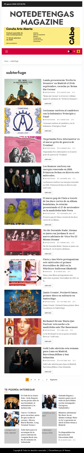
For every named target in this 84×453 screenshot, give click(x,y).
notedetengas (50, 92)
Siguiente (53, 380)
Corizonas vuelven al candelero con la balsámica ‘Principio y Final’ (61, 113)
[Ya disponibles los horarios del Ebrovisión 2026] (49, 436)
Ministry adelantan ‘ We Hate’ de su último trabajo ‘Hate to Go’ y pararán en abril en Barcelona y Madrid (68, 418)
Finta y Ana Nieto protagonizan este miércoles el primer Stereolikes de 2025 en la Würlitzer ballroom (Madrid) (61, 264)
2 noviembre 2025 (65, 214)
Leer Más (48, 104)
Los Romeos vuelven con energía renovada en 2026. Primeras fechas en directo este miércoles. (61, 171)
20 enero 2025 (61, 272)
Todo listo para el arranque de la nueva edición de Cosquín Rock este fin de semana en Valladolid (29, 436)
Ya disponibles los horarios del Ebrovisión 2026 (67, 435)
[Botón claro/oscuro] (69, 51)
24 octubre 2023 (65, 361)
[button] (6, 51)
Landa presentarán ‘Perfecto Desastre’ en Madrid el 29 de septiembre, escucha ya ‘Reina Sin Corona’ (60, 85)
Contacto (78, 51)
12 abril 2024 (63, 330)
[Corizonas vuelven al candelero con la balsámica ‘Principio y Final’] (22, 121)
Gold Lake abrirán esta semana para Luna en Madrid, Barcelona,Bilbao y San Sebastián (60, 353)
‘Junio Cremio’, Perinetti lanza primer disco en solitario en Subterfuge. (60, 295)
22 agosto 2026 (64, 92)
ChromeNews (54, 450)
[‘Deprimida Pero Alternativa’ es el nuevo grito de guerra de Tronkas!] (22, 149)
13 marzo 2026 (64, 120)
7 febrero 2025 (64, 243)
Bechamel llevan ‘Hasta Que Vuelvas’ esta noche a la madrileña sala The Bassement (60, 324)
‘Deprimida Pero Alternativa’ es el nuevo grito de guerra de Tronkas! (61, 142)
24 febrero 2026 (65, 148)
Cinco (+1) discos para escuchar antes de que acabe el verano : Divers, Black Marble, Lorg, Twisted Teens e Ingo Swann (30, 420)
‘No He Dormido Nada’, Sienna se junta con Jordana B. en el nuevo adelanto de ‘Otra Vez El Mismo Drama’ (60, 235)
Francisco (48, 272)
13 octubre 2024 (65, 302)
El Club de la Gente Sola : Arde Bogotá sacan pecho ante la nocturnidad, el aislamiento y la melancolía (30, 401)
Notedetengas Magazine (42, 18)
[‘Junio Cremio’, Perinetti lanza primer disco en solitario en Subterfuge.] (22, 303)
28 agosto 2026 (65, 440)
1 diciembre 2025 (65, 179)
